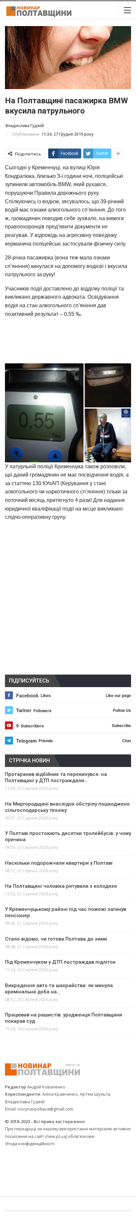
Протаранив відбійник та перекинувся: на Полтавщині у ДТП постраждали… (56, 777)
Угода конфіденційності (29, 1143)
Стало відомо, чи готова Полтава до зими (56, 939)
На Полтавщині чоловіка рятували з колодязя (61, 886)
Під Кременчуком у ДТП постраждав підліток (60, 962)
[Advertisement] (68, 340)
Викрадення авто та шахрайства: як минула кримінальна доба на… (59, 988)
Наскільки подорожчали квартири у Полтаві (59, 863)
